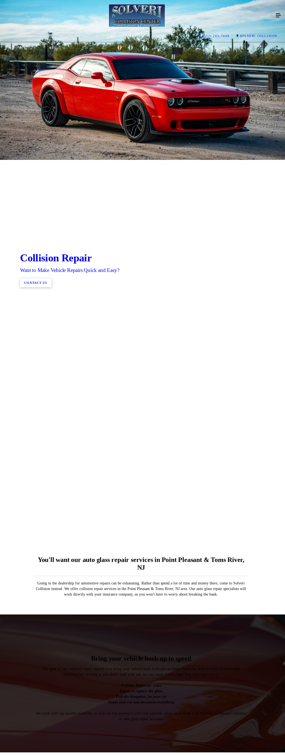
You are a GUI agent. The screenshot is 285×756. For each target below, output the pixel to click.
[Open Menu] (278, 15)
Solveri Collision (258, 36)
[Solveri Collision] (137, 15)
